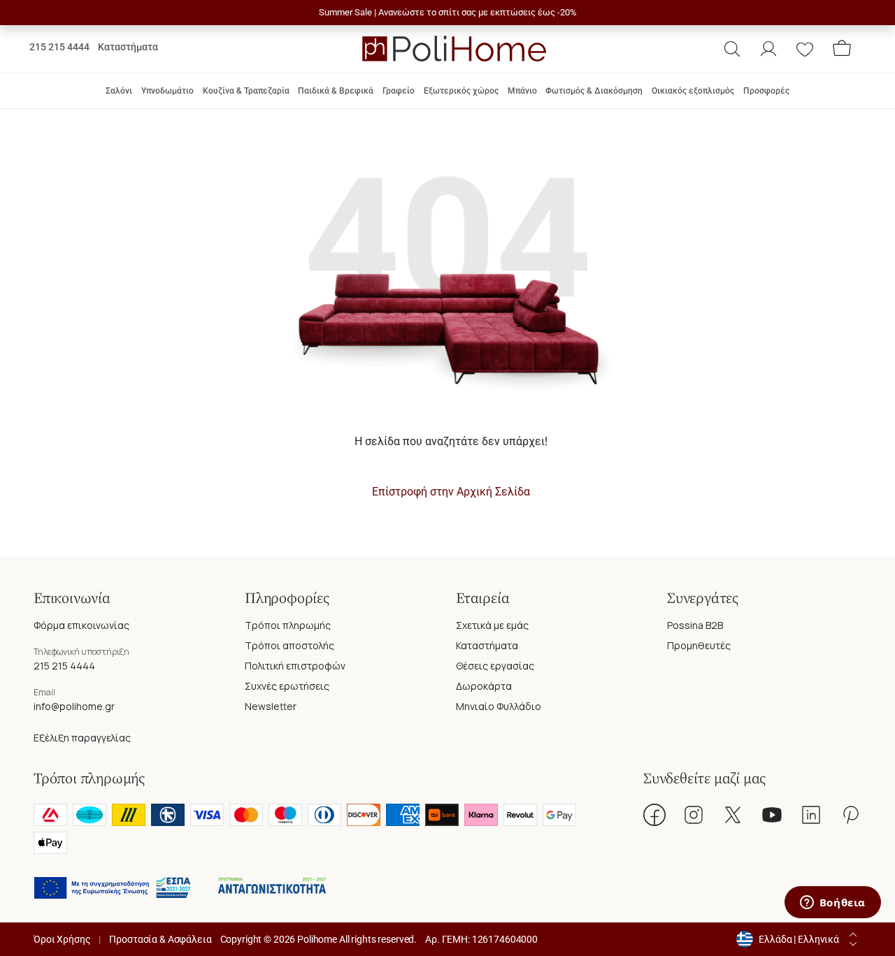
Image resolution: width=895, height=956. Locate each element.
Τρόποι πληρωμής (288, 625)
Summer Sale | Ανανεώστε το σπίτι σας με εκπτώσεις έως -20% (448, 12)
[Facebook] (654, 815)
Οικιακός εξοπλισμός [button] (693, 91)
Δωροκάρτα (484, 686)
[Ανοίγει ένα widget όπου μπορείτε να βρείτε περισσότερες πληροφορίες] (832, 903)
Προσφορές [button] (766, 91)
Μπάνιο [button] (522, 91)
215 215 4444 (59, 46)
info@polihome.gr (74, 706)
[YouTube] (772, 815)
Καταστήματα (128, 46)
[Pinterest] (850, 815)
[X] (733, 815)
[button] (732, 49)
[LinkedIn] (811, 815)
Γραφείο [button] (398, 91)
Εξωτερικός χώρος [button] (461, 91)
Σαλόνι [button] (119, 91)
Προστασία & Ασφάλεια (160, 939)
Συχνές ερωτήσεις (287, 686)
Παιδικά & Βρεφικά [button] (335, 91)
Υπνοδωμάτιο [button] (167, 91)
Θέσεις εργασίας (495, 665)
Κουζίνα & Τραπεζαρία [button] (246, 91)
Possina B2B (695, 625)
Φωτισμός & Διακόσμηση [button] (594, 91)
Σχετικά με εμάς (492, 625)
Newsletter (270, 706)
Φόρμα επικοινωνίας (81, 625)
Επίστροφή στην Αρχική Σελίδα (451, 491)
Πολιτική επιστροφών (295, 665)
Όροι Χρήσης (62, 939)
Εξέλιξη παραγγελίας (82, 737)
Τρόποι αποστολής (289, 645)
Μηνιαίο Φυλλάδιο (498, 706)
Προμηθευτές (699, 645)
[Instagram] (693, 815)
